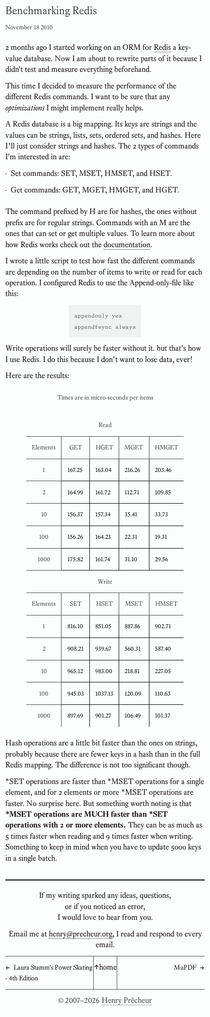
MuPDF (185, 967)
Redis (162, 47)
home (108, 967)
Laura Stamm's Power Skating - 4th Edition (48, 972)
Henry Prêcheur (127, 1000)
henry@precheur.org (80, 933)
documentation (127, 244)
